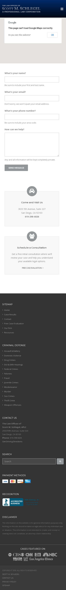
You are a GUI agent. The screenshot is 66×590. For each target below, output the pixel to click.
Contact (7, 319)
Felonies (8, 373)
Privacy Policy (9, 582)
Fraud (7, 378)
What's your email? (15, 91)
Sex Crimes (9, 396)
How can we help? (14, 129)
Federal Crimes (11, 369)
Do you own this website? (19, 35)
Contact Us (7, 578)
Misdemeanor (10, 387)
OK (52, 35)
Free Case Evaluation (32, 268)
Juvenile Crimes (11, 382)
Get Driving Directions (12, 441)
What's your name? (15, 73)
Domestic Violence (12, 355)
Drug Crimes (10, 360)
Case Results (10, 314)
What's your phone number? (20, 110)
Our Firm (8, 328)
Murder (7, 391)
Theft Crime (9, 400)
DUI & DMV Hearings (13, 364)
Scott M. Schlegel (10, 574)
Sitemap (6, 585)
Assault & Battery (12, 351)
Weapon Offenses (12, 405)
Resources (9, 332)
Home (7, 310)
